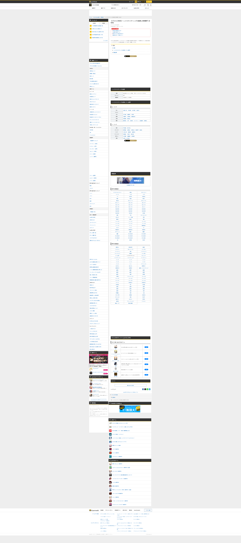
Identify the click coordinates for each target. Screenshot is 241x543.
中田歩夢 (129, 110)
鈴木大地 (128, 127)
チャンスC (117, 280)
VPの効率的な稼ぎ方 (93, 81)
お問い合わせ (125, 510)
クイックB (144, 223)
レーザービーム (143, 251)
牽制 (143, 219)
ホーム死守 (117, 255)
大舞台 (130, 192)
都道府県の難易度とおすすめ (97, 37)
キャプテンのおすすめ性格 (95, 300)
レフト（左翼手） (93, 180)
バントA (117, 263)
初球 (143, 290)
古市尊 (124, 138)
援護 (117, 233)
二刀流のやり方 (92, 328)
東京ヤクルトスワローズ (94, 99)
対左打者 (130, 213)
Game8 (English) (137, 510)
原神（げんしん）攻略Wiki (104, 523)
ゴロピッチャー (143, 192)
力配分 (130, 198)
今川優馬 (124, 136)
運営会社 (130, 510)
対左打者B (144, 211)
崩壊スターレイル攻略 (104, 519)
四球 (143, 217)
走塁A (117, 290)
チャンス (117, 282)
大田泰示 (131, 120)
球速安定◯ (130, 229)
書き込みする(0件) (130, 385)
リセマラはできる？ (93, 237)
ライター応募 (148, 510)
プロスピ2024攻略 (114, 394)
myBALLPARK (136, 8)
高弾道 (130, 295)
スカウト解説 (92, 310)
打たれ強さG (130, 233)
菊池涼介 (128, 118)
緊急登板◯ (144, 225)
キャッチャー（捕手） (94, 148)
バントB (143, 261)
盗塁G (117, 270)
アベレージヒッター (130, 301)
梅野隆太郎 (133, 116)
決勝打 (144, 247)
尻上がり (117, 217)
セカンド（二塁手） (93, 151)
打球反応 (117, 284)
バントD (117, 261)
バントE (143, 259)
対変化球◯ (130, 247)
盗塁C (130, 272)
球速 (90, 185)
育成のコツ (92, 285)
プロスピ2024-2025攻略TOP (95, 63)
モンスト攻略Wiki (136, 519)
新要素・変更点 (92, 73)
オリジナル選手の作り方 (94, 83)
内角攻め (143, 196)
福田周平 (137, 130)
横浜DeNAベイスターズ (94, 104)
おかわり (130, 299)
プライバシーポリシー (109, 510)
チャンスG (144, 276)
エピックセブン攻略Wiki (137, 523)
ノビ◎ (130, 194)
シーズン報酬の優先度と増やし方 (96, 269)
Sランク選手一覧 (93, 232)
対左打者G (117, 208)
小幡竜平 (124, 116)
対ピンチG (130, 202)
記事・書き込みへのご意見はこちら (131, 392)
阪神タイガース (92, 106)
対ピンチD (130, 204)
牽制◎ (117, 219)
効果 (114, 48)
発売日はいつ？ (92, 71)
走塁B (144, 288)
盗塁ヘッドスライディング (143, 268)
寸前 (130, 215)
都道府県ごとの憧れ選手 (94, 295)
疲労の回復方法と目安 (94, 336)
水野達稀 (132, 136)
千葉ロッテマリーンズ (94, 124)
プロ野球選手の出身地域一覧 (97, 25)
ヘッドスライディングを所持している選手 (121, 50)
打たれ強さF (144, 233)
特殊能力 (113, 397)
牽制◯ (130, 219)
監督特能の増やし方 (93, 303)
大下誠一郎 (125, 132)
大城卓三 (137, 110)
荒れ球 (144, 240)
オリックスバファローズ (94, 119)
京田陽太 (145, 120)
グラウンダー (117, 297)
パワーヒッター (143, 263)
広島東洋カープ (92, 96)
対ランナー (117, 202)
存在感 (144, 213)
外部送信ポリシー (118, 510)
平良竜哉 (124, 127)
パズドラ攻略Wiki (120, 519)
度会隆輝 (141, 120)
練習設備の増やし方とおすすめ (95, 344)
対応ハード (92, 76)
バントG (117, 259)
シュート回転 (130, 217)
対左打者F (130, 208)
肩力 (90, 206)
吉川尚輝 (133, 110)
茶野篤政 (124, 130)
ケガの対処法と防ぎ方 (94, 341)
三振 (143, 292)
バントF (130, 259)
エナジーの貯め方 (93, 264)
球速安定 (143, 229)
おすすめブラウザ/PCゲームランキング (99, 399)
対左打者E (143, 208)
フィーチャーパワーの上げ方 (95, 272)
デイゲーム (117, 249)
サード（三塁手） (93, 154)
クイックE (143, 221)
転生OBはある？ (93, 287)
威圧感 (130, 240)
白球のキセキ (113, 8)
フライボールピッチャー (117, 192)
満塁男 (130, 253)
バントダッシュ (143, 257)
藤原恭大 (133, 132)
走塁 (130, 290)
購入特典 (91, 78)
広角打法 (143, 295)
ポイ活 (132, 1)
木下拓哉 (124, 114)
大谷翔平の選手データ (116, 32)
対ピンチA (130, 206)
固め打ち (117, 299)
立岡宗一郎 (125, 110)
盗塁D (117, 272)
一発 (117, 240)
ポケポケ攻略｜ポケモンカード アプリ (139, 516)
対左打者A (117, 213)
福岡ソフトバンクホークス (95, 122)
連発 (130, 251)
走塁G (117, 286)
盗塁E (144, 270)
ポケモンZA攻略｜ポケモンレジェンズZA (107, 513)
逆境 (130, 297)
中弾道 (117, 276)
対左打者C (130, 211)
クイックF (130, 221)
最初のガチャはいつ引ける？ (95, 240)
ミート (91, 193)
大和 (128, 120)
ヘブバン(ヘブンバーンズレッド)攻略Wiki (124, 525)
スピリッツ (147, 8)
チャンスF (117, 278)
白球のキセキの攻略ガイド (97, 28)
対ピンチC (144, 204)
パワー (91, 195)
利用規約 (101, 510)
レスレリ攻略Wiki (103, 531)
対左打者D (117, 211)
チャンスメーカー (131, 276)
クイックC (130, 223)
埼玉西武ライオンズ (93, 114)
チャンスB (130, 280)
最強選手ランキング (94, 140)
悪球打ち (117, 247)
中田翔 (132, 114)
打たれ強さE (117, 235)
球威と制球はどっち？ (94, 308)
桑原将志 (124, 120)
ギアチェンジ (117, 231)
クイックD (117, 223)
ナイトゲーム (117, 251)
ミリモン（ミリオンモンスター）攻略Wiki (124, 531)
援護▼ (130, 231)
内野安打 (130, 268)
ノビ (117, 196)
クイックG (117, 221)
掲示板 (103, 23)
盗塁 (130, 274)
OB (90, 132)
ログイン (149, 1)
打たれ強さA (130, 238)
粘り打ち (117, 266)
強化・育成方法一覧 (93, 274)
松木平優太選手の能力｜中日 (97, 34)
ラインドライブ (117, 253)
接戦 (117, 215)
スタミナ (91, 188)
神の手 (144, 297)
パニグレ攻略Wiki (136, 525)
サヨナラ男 (117, 295)
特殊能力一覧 (92, 211)
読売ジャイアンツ (93, 94)
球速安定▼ (117, 229)
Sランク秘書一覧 (93, 235)
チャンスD (144, 278)
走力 (90, 198)
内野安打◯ (117, 268)
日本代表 (91, 129)
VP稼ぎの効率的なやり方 (117, 30)
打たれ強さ (144, 238)
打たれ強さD (130, 235)
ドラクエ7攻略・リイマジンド (105, 516)
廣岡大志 (132, 130)
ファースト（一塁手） (94, 143)
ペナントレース (92, 225)
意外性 (144, 299)
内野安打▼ (144, 266)
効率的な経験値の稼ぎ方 (94, 267)
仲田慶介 (124, 134)
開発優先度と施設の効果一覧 (95, 280)
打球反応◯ (144, 282)
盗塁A (117, 274)
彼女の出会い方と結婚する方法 (98, 31)
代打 (130, 284)
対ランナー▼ (130, 200)
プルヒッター (143, 255)
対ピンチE (117, 204)
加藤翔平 (128, 114)
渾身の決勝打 (130, 303)
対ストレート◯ (130, 249)
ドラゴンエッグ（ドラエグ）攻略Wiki (139, 531)
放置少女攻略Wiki (103, 528)
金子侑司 (128, 138)
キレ (143, 227)
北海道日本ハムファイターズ (95, 112)
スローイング (92, 203)
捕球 (90, 201)
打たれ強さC (144, 235)
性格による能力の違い (94, 297)
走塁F (130, 286)
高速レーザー (117, 303)
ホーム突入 (144, 253)
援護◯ (144, 231)
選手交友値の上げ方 (93, 333)
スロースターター (144, 215)
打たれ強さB (117, 238)
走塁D (117, 288)
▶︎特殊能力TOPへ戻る (130, 185)
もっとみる (105, 40)
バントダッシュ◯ (131, 257)
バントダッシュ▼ (117, 257)
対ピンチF (143, 202)
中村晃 (128, 134)
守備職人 (117, 292)
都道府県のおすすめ (93, 292)
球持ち (144, 198)
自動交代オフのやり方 (94, 315)
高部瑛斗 (129, 132)
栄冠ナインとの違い (93, 313)
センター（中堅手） (93, 178)
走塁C (130, 288)
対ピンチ (143, 206)
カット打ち (144, 249)
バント (130, 263)
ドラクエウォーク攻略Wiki (104, 520)
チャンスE (130, 278)
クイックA (117, 225)
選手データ (103, 8)
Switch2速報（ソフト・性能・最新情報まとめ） (141, 513)
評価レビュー (92, 86)
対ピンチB (117, 206)
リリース (117, 194)
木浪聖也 (128, 116)
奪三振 (117, 200)
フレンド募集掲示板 (93, 277)
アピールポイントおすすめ (95, 339)
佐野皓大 (128, 130)
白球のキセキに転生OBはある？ (118, 33)
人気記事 (94, 23)
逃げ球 (130, 196)
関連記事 (115, 52)
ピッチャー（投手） (93, 146)
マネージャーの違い (93, 290)
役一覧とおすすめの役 (94, 321)
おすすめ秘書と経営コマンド (95, 261)
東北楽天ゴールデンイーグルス (95, 117)
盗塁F (130, 270)
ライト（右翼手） (93, 175)
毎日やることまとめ (93, 259)
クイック (130, 225)
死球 (130, 292)
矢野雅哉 (124, 118)
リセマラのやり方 (93, 305)
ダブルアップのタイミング (95, 323)
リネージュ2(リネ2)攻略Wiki (138, 528)
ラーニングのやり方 (93, 331)
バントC (130, 261)
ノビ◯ (144, 194)
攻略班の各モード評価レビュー (118, 35)
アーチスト (144, 301)
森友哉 (141, 130)
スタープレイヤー (125, 8)
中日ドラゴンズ (92, 101)
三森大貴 (132, 134)
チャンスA (144, 280)
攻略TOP (93, 8)
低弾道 (144, 274)
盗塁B (144, 272)
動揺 (117, 198)
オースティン (136, 120)
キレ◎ (117, 227)
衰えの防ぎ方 (92, 349)
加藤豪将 (128, 136)
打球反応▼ (130, 282)
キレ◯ (130, 227)
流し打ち (130, 266)
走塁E (144, 286)
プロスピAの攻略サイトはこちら (96, 65)
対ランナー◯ (143, 200)
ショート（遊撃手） (93, 156)
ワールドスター (92, 135)
